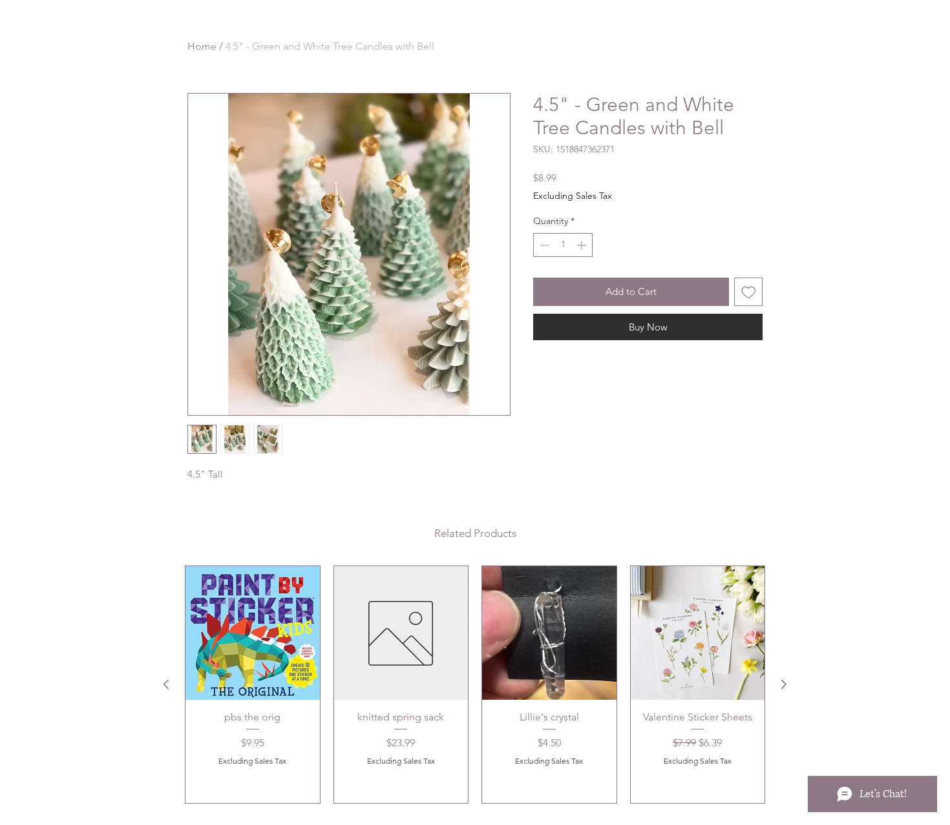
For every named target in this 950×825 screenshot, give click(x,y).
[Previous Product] (166, 684)
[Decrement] (543, 245)
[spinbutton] (563, 245)
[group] (475, 684)
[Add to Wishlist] (748, 292)
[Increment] (583, 245)
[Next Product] (784, 684)
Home (201, 46)
